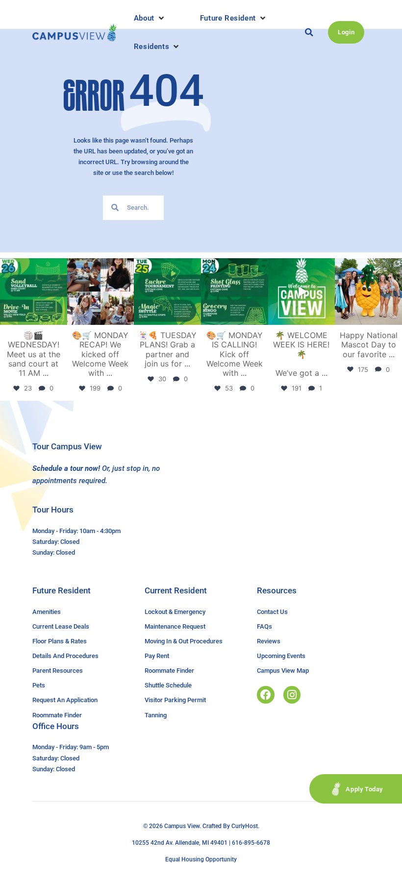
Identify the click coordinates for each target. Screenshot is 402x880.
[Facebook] (265, 694)
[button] (150, 18)
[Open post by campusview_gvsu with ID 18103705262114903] (368, 291)
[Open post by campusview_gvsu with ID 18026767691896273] (301, 291)
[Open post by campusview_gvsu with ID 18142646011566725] (33, 291)
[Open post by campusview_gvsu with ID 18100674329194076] (167, 291)
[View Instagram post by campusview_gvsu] (61, 319)
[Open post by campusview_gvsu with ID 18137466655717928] (100, 291)
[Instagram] (292, 694)
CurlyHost (244, 826)
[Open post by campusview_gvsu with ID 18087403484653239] (234, 291)
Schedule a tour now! (66, 468)
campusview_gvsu (32, 266)
